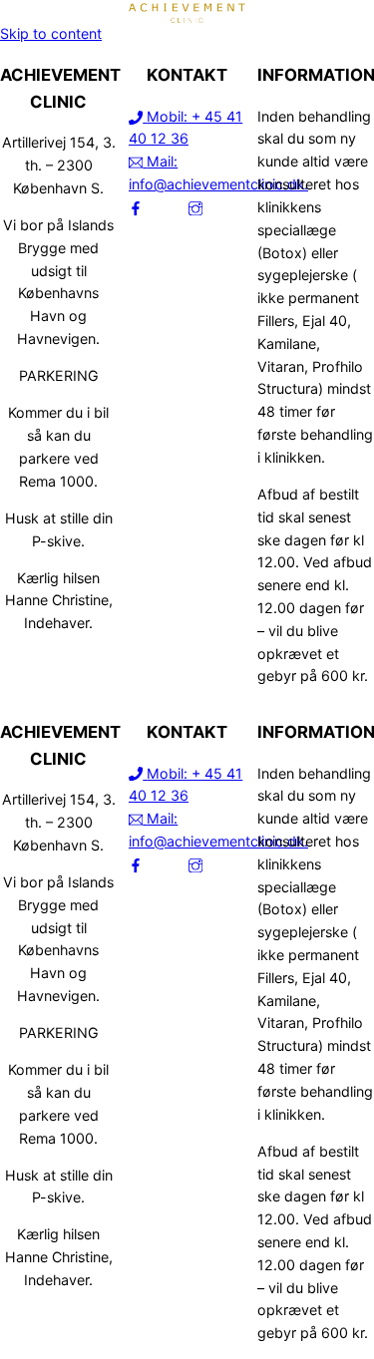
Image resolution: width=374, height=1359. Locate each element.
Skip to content (51, 33)
